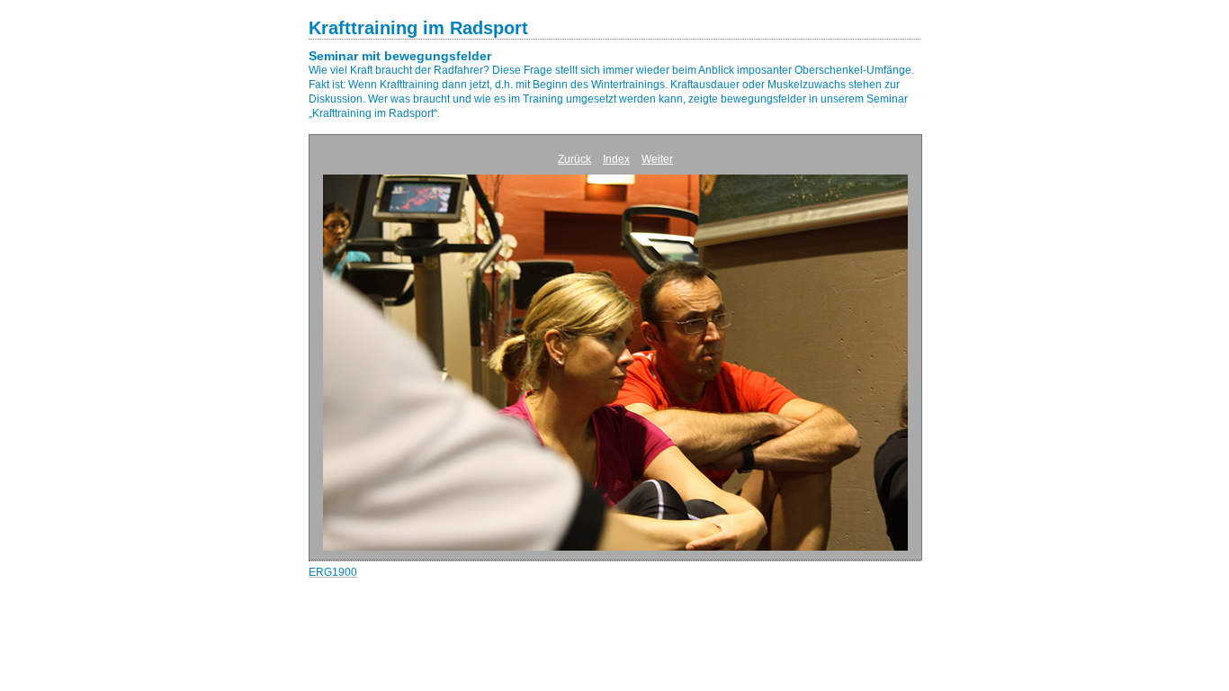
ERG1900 (333, 572)
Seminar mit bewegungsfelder (400, 56)
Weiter (657, 159)
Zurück (574, 159)
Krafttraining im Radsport (418, 28)
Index (616, 159)
